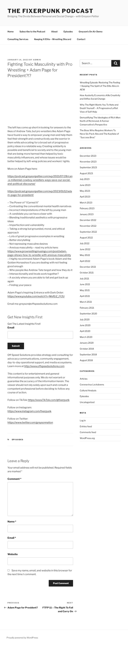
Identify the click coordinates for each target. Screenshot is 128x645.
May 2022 (85, 255)
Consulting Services (17, 39)
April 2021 (85, 296)
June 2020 (85, 325)
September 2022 (88, 231)
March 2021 (86, 301)
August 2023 (86, 173)
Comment (14, 478)
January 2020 (87, 342)
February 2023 (87, 208)
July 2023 (84, 179)
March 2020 (86, 337)
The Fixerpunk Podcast (50, 11)
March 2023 (86, 202)
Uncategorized (87, 402)
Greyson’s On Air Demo (90, 31)
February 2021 (87, 307)
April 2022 (85, 261)
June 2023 (85, 185)
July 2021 (84, 278)
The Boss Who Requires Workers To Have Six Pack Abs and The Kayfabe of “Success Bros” (99, 134)
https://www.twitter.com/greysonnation (30, 422)
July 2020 (85, 319)
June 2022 (85, 249)
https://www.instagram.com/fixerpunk (29, 411)
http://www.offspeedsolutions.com (44, 366)
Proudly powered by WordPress (22, 637)
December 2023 (88, 155)
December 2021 (88, 266)
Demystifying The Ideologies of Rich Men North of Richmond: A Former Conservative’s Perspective (100, 121)
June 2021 (85, 284)
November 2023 (88, 161)
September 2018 (88, 354)
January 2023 (87, 214)
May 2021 (85, 290)
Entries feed (86, 426)
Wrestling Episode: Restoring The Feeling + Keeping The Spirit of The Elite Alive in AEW (100, 86)
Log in (83, 420)
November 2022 (88, 225)
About (54, 31)
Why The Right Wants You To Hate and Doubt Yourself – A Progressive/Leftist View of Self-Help (99, 108)
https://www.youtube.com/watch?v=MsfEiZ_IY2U (35, 296)
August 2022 (86, 237)
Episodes (68, 31)
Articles (83, 378)
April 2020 (85, 331)
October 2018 (87, 348)
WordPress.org (87, 438)
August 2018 (86, 360)
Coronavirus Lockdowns (92, 384)
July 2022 (84, 243)
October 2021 (87, 272)
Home (10, 31)
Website (12, 554)
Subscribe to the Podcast (32, 31)
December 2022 (88, 220)
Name (11, 521)
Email (10, 327)
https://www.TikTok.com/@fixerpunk (48, 399)
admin (37, 60)
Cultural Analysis (88, 390)
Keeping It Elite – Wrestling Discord (52, 39)
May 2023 (85, 190)
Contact (81, 39)
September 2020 (88, 313)
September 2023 (88, 167)
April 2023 (85, 196)
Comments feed (88, 432)
